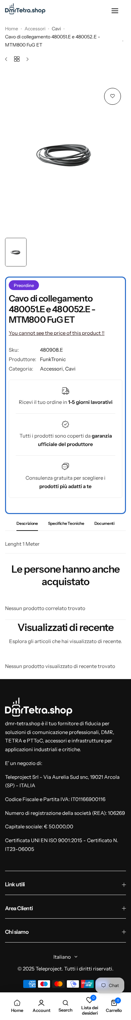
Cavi (56, 29)
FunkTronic (53, 359)
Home (11, 29)
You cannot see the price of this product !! (56, 333)
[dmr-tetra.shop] (25, 10)
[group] (65, 153)
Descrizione (27, 523)
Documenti (104, 523)
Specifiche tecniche (66, 523)
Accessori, (52, 368)
